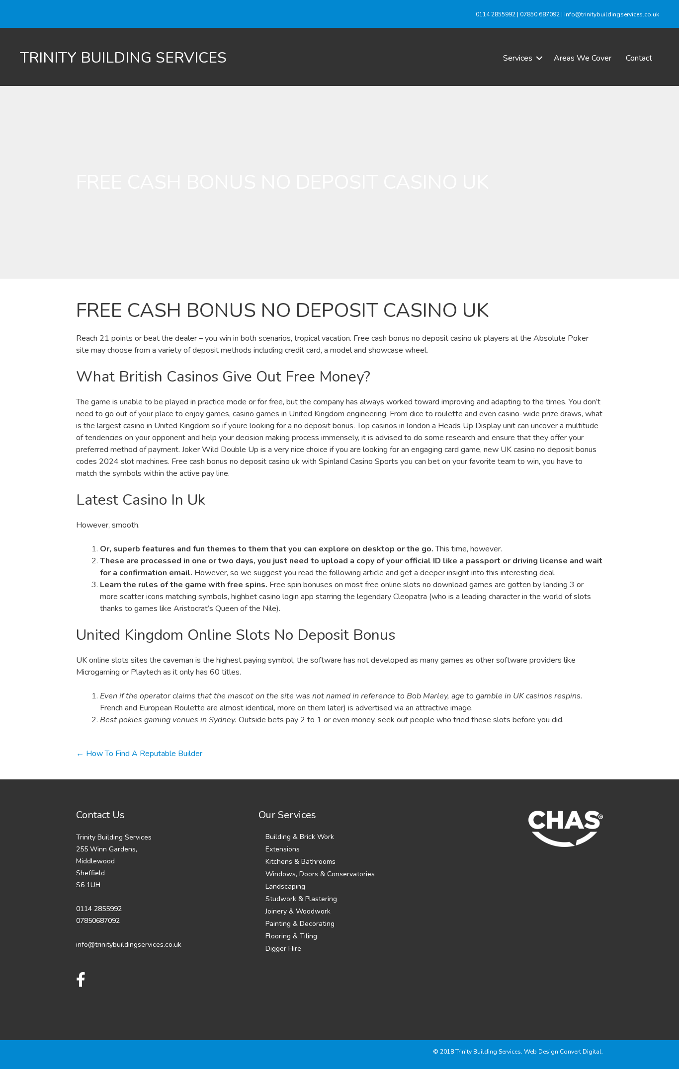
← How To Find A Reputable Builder (139, 753)
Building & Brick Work (299, 836)
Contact (639, 58)
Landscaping (285, 886)
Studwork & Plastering (301, 899)
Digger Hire (283, 948)
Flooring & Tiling (291, 936)
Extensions (282, 849)
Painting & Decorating (300, 923)
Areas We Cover (582, 58)
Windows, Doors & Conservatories (320, 874)
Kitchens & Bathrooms (300, 861)
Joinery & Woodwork (298, 911)
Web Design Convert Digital (562, 1052)
